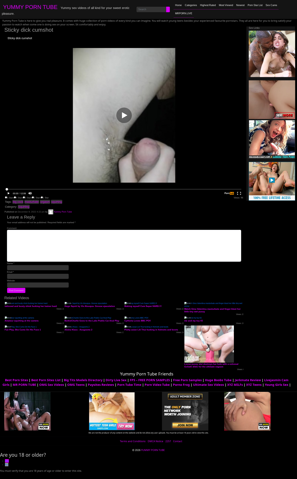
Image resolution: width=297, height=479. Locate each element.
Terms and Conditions (133, 441)
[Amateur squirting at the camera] (19, 318)
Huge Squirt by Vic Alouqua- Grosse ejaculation (90, 306)
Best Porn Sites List (46, 380)
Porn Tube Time (129, 385)
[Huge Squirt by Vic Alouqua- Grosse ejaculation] (86, 303)
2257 (168, 441)
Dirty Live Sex (116, 380)
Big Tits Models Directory (83, 380)
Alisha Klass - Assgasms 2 (78, 329)
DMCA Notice (155, 441)
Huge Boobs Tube (218, 380)
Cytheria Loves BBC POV (137, 320)
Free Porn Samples (187, 380)
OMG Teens (76, 385)
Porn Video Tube (157, 385)
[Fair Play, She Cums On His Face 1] (21, 327)
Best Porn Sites (16, 380)
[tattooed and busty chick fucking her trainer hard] (26, 303)
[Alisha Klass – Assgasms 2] (77, 327)
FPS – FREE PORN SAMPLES (150, 380)
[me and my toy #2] (193, 318)
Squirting (23, 206)
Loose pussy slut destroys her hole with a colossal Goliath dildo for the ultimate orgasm (211, 365)
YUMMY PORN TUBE (30, 7)
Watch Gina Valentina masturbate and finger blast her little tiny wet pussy (212, 310)
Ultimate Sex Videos (208, 385)
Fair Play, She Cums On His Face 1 (23, 329)
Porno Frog (181, 385)
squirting (56, 201)
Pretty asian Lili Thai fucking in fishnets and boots (151, 329)
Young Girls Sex (276, 385)
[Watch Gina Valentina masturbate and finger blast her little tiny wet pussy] (213, 304)
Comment (12, 228)
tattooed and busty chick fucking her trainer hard (31, 306)
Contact (177, 441)
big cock (18, 201)
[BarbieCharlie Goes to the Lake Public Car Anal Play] (88, 318)
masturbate (32, 201)
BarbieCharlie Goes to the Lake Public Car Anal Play (92, 320)
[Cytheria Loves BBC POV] (136, 318)
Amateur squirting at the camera (22, 320)
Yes (7, 461)
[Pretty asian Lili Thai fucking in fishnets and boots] (146, 327)
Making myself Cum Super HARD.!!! (143, 306)
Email (10, 272)
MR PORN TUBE (24, 385)
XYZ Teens (254, 385)
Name (10, 263)
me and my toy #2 (193, 320)
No (6, 464)
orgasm (45, 201)
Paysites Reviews (101, 385)
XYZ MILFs (235, 385)
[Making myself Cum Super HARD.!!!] (140, 303)
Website (11, 280)
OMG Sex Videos (51, 385)
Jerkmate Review (248, 380)
